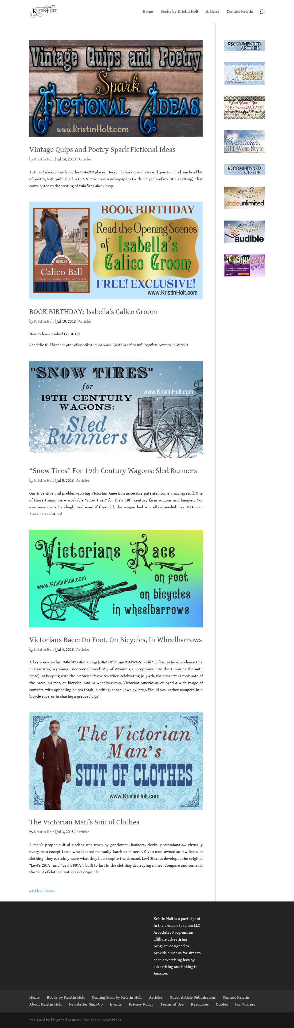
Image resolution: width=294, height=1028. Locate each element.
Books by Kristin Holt (179, 11)
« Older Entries (42, 891)
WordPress (111, 1020)
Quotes (222, 1004)
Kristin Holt (44, 159)
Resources (200, 1004)
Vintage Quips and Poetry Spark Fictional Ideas (102, 149)
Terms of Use (172, 1004)
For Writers (245, 1004)
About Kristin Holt (45, 1004)
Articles (212, 11)
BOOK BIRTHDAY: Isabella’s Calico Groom (93, 311)
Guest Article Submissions (193, 997)
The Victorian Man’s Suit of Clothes (84, 822)
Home (148, 11)
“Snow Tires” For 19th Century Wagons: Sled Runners (113, 470)
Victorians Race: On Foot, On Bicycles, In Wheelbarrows (115, 639)
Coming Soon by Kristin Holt (117, 997)
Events (116, 1004)
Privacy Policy (141, 1004)
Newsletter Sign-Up (86, 1004)
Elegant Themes (65, 1020)
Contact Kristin (240, 11)
